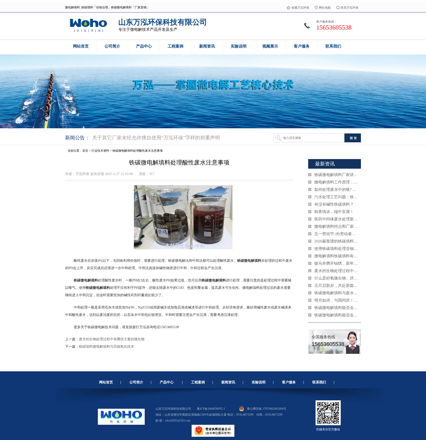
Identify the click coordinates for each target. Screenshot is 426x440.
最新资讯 (325, 163)
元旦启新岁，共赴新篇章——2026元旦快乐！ (336, 285)
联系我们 (319, 382)
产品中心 (167, 382)
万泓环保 (82, 174)
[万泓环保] (88, 31)
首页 (85, 150)
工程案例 (198, 382)
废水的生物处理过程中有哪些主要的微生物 (111, 339)
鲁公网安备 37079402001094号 (266, 408)
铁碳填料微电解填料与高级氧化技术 (106, 346)
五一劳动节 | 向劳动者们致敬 (336, 234)
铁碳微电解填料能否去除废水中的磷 (336, 308)
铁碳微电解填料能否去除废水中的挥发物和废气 (336, 315)
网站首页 (106, 382)
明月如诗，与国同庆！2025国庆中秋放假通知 (336, 300)
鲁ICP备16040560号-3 (211, 408)
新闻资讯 (228, 382)
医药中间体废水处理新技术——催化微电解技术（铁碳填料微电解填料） (336, 219)
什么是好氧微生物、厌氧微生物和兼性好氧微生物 (336, 278)
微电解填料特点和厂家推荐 (336, 226)
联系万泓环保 (349, 7)
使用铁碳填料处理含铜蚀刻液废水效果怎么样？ (336, 248)
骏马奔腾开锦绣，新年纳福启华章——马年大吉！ (336, 263)
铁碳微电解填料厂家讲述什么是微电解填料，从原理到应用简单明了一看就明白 (336, 175)
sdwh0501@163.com (177, 420)
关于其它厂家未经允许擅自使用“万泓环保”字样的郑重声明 (156, 137)
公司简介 (136, 382)
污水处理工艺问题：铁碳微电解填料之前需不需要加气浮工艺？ (336, 197)
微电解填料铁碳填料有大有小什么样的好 (336, 256)
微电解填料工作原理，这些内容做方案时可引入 (336, 182)
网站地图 (325, 7)
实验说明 (259, 382)
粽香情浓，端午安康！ (334, 212)
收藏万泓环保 (300, 7)
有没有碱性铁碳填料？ (334, 204)
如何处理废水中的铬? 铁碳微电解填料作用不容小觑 (336, 189)
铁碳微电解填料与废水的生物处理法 (336, 293)
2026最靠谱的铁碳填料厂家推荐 (336, 241)
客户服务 (289, 382)
